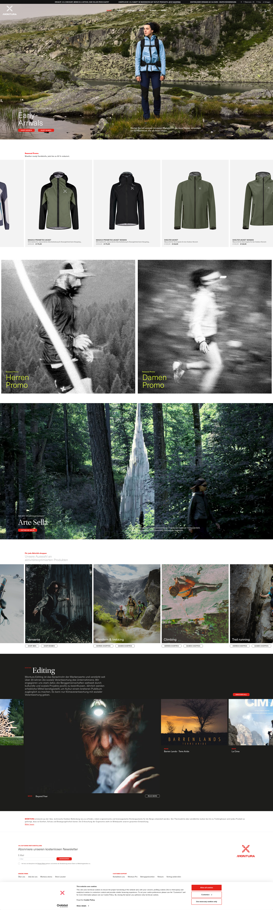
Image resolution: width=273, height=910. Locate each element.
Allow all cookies (206, 887)
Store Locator (60, 877)
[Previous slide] (18, 195)
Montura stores (46, 877)
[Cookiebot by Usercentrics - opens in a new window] (62, 905)
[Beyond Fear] (92, 746)
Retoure (161, 877)
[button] (109, 10)
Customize (205, 894)
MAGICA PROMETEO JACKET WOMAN (111, 240)
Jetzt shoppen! (156, 2)
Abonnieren (64, 859)
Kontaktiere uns (119, 877)
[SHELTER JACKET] (195, 199)
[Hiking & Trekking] (126, 606)
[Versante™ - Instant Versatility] (58, 606)
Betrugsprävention (147, 877)
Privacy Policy (41, 863)
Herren (17, 2)
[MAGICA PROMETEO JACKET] (58, 199)
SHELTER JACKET (171, 240)
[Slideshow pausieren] (241, 2)
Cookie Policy (89, 900)
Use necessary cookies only (206, 901)
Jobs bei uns (32, 877)
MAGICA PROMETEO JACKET (39, 240)
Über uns (21, 877)
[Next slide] (267, 195)
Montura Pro (132, 877)
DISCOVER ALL (241, 694)
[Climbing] (195, 606)
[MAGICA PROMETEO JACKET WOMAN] (126, 199)
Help (259, 2)
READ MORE (152, 796)
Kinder (24, 2)
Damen (10, 2)
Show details (81, 906)
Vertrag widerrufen (173, 877)
